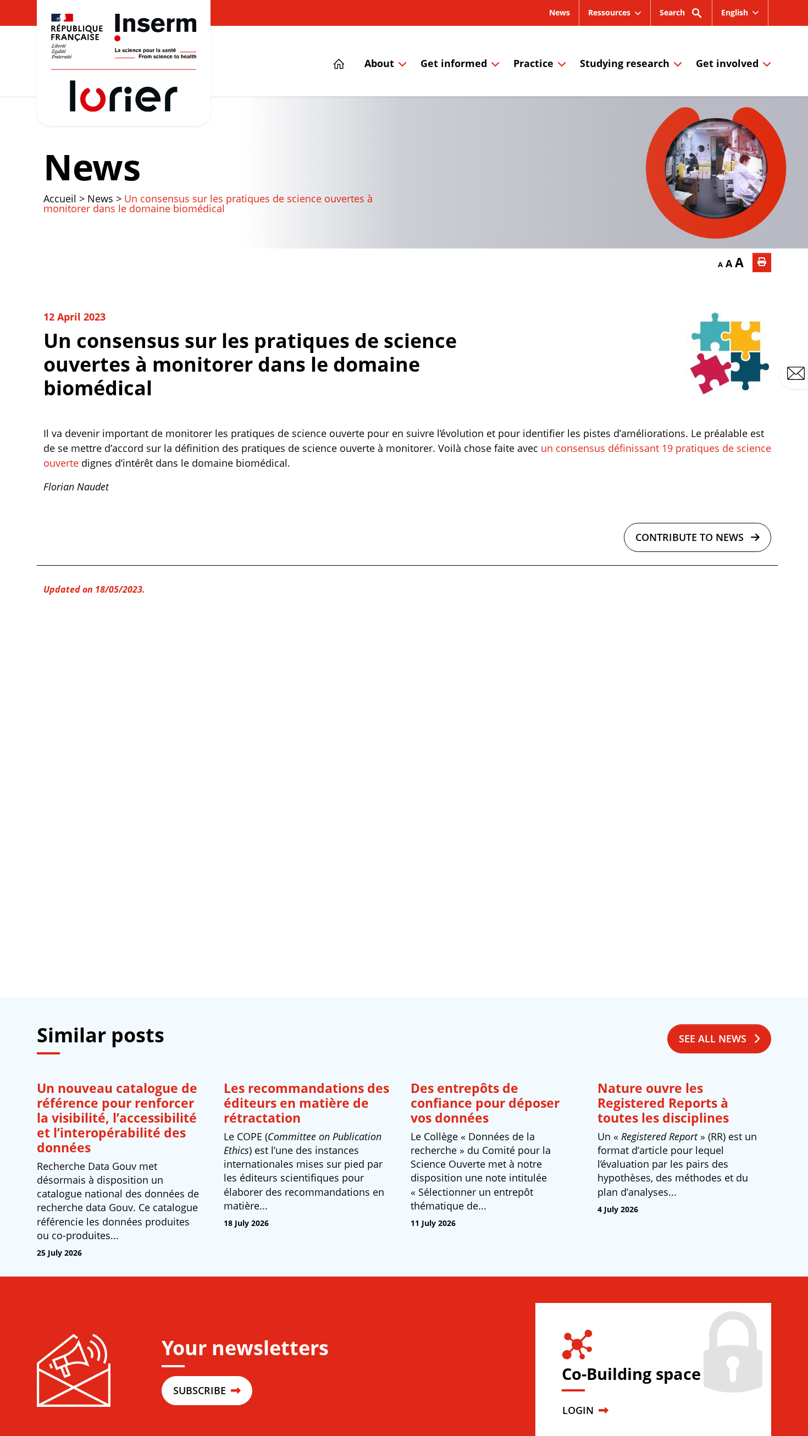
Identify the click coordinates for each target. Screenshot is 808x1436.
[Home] (342, 61)
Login (579, 1410)
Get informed (453, 63)
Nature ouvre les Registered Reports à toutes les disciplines (663, 1103)
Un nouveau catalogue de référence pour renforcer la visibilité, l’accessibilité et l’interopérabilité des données (117, 1118)
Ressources (609, 12)
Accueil (59, 198)
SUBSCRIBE (201, 1390)
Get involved (727, 63)
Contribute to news (690, 537)
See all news (714, 1038)
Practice (533, 63)
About (379, 63)
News (559, 12)
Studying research (624, 63)
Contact (806, 373)
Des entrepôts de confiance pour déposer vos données (485, 1103)
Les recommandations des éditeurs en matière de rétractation (306, 1103)
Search (672, 12)
